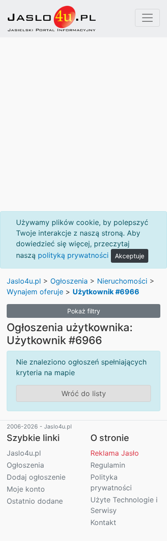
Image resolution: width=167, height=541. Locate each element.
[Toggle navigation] (147, 18)
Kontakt (103, 522)
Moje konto (26, 489)
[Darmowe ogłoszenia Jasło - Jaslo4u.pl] (51, 19)
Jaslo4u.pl (24, 281)
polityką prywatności (73, 255)
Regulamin (107, 465)
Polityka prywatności (111, 482)
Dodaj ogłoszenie (36, 477)
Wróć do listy (83, 393)
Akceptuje (129, 256)
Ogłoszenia (69, 281)
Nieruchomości (122, 281)
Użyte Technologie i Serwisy (124, 505)
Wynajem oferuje (35, 291)
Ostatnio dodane (35, 501)
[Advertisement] (83, 124)
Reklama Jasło (114, 453)
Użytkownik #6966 (106, 291)
